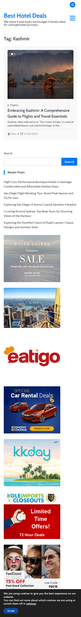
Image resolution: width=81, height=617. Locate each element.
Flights (14, 105)
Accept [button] (11, 610)
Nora (13, 133)
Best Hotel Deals (25, 15)
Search (8, 153)
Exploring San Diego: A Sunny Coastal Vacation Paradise (40, 204)
